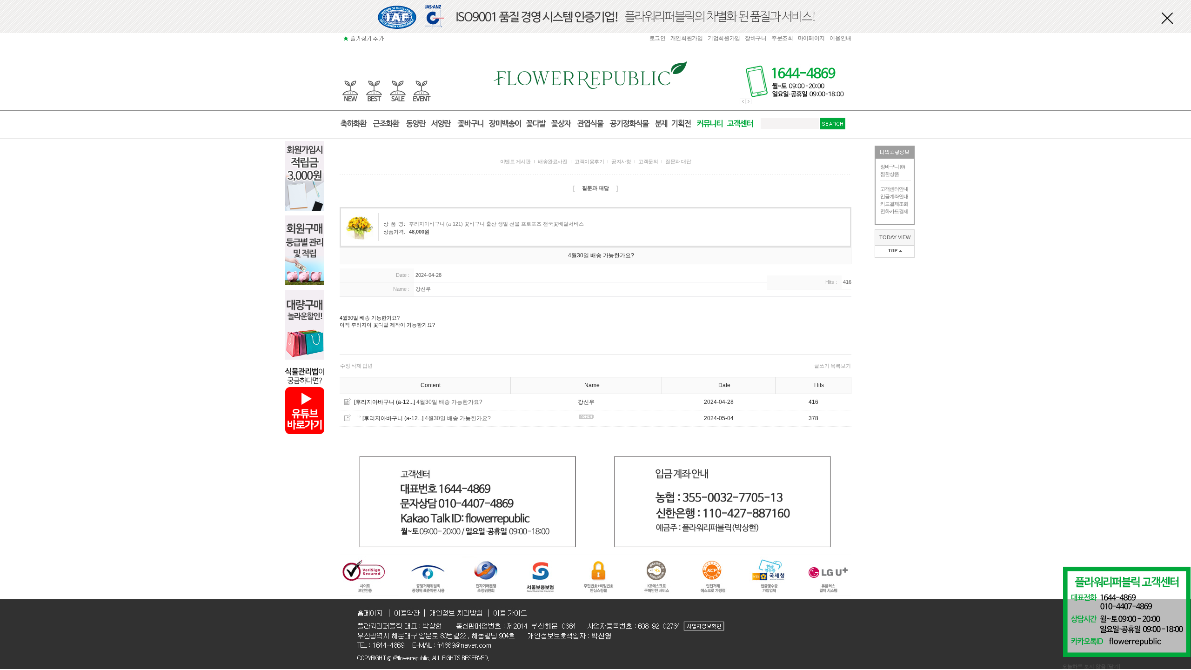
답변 (367, 365)
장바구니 (756, 38)
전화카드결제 (894, 211)
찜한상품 (889, 174)
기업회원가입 (724, 38)
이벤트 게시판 (515, 161)
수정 (345, 365)
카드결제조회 (894, 204)
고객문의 (648, 161)
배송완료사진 (552, 161)
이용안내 (840, 38)
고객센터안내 (894, 189)
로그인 (657, 38)
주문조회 (782, 38)
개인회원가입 (686, 38)
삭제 (356, 365)
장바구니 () (892, 166)
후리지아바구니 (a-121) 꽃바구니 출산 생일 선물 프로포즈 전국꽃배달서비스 (496, 224)
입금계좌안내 (894, 196)
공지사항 (621, 161)
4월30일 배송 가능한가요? (449, 402)
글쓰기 (822, 365)
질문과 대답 (678, 161)
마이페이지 (811, 38)
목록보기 (840, 365)
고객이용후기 (589, 161)
